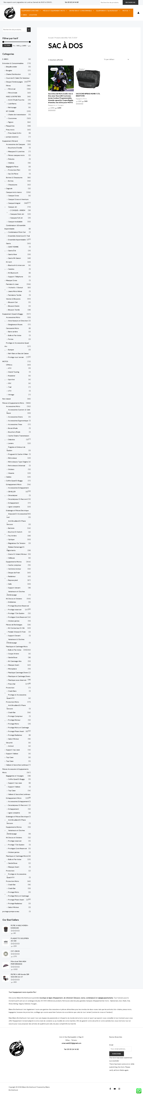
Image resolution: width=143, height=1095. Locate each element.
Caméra (11, 269)
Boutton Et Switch (15, 532)
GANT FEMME (13, 247)
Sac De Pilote (13, 174)
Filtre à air (12, 89)
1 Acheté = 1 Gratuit (15, 287)
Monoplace (12, 669)
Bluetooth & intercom (16, 265)
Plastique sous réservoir (17, 680)
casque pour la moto (105, 998)
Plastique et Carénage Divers (19, 676)
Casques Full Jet (16, 218)
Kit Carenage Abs (14, 661)
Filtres (8, 85)
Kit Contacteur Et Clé (16, 628)
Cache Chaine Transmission (18, 436)
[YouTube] (115, 1089)
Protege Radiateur (15, 735)
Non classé (6, 399)
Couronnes (12, 118)
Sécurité (9, 743)
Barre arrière (13, 332)
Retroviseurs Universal (16, 465)
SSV (9, 383)
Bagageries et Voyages (15, 776)
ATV (9, 368)
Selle (10, 584)
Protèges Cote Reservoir (17, 617)
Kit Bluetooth (13, 273)
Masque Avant (13, 665)
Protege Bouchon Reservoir (18, 606)
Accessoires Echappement (18, 488)
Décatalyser (12, 495)
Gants (8, 243)
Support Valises (12, 753)
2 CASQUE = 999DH (17, 210)
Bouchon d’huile (14, 432)
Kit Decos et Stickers (14, 599)
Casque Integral (14, 203)
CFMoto (9, 365)
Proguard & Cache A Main (18, 454)
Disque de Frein (14, 573)
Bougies (9, 70)
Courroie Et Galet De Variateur (18, 78)
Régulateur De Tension (16, 543)
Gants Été (12, 251)
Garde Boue (12, 657)
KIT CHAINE (10, 111)
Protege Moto (13, 724)
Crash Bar (12, 712)
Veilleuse (11, 558)
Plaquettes (10, 126)
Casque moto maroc (14, 192)
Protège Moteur (14, 720)
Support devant (14, 588)
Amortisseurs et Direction (18, 321)
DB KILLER (11, 492)
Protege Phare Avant (16, 731)
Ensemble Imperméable (17, 240)
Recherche (130, 2)
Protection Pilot (14, 170)
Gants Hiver (12, 254)
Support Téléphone (15, 277)
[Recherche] (29, 29)
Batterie (11, 528)
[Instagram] (119, 1089)
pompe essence (12, 137)
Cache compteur (14, 565)
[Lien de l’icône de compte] (138, 13)
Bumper (11, 350)
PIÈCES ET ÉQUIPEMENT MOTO (54, 11)
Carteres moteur (14, 569)
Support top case (13, 750)
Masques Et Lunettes (16, 151)
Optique (11, 539)
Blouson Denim (13, 306)
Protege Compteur (15, 716)
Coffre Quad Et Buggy (14, 481)
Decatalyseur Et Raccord (17, 499)
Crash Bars (12, 691)
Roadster (11, 376)
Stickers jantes (13, 621)
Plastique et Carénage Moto (17, 646)
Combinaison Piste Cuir (17, 232)
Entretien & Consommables (12, 63)
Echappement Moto (13, 484)
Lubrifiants (12, 104)
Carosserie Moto (12, 328)
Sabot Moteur (13, 739)
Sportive (11, 379)
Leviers (11, 443)
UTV (9, 391)
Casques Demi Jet (17, 214)
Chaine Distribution (13, 74)
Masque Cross (11, 280)
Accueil (50, 38)
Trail (9, 387)
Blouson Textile (14, 310)
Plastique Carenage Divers (18, 672)
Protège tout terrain (16, 357)
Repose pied (13, 580)
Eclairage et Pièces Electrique (17, 510)
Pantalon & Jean (12, 284)
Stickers (11, 469)
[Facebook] (110, 1089)
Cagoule (9, 188)
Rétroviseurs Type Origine (18, 462)
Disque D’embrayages (14, 82)
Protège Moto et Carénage (18, 727)
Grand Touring (13, 372)
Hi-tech (9, 262)
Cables (8, 477)
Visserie (11, 473)
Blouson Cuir (13, 302)
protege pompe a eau (10, 911)
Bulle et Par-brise (14, 335)
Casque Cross (13, 196)
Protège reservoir (15, 609)
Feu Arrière (12, 536)
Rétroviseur (12, 458)
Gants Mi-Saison (14, 258)
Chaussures (12, 185)
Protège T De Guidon (16, 613)
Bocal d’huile (13, 428)
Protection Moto (12, 702)
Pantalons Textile (14, 295)
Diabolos (11, 439)
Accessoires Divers (15, 417)
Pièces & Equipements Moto (13, 403)
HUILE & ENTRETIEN (13, 96)
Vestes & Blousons (13, 299)
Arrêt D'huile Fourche (16, 100)
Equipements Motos (14, 562)
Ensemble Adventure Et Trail (19, 236)
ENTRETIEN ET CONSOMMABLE (80, 11)
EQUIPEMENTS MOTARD (30, 11)
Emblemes (12, 602)
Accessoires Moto (13, 317)
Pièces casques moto (16, 155)
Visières (11, 163)
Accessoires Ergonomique (18, 421)
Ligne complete (14, 507)
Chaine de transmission (17, 114)
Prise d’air (11, 684)
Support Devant (14, 636)
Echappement (13, 503)
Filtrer (7, 45)
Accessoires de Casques (15, 144)
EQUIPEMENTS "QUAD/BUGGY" (107, 11)
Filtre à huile (12, 93)
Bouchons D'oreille (15, 148)
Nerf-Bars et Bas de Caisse (18, 353)
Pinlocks (11, 159)
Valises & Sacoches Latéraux (17, 765)
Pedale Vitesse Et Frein (17, 632)
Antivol (11, 746)
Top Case (9, 757)
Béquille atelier (11, 67)
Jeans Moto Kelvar (15, 291)
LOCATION (33, 15)
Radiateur (12, 576)
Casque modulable (15, 222)
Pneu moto (10, 130)
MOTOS (125, 11)
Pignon (10, 122)
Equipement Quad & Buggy (12, 314)
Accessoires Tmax (15, 424)
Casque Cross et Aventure (18, 199)
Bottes (10, 181)
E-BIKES (24, 15)
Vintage (11, 395)
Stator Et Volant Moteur (17, 554)
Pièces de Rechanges (14, 625)
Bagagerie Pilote (12, 167)
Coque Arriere (13, 654)
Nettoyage (12, 107)
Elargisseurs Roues (15, 324)
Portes (10, 339)
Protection (10, 688)
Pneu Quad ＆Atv (14, 133)
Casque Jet (12, 207)
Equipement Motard (10, 141)
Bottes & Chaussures (14, 177)
